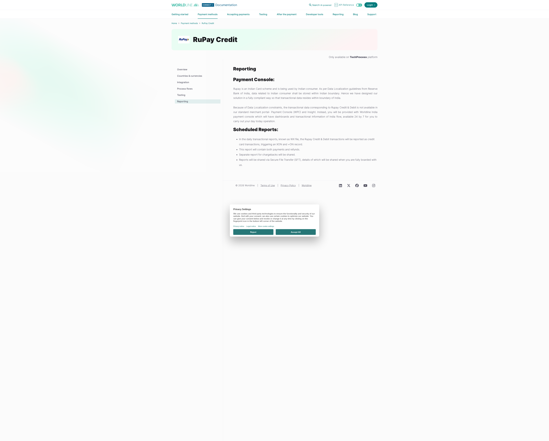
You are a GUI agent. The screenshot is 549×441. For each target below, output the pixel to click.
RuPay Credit (208, 23)
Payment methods (189, 23)
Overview (182, 69)
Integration (183, 82)
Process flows (185, 88)
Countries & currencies (189, 75)
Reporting (182, 101)
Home (174, 23)
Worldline (307, 185)
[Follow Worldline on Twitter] (348, 185)
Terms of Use (267, 185)
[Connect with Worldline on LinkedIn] (340, 185)
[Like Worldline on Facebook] (357, 185)
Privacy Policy (288, 185)
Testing (181, 95)
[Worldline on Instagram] (373, 185)
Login (370, 4)
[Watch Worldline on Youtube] (365, 185)
